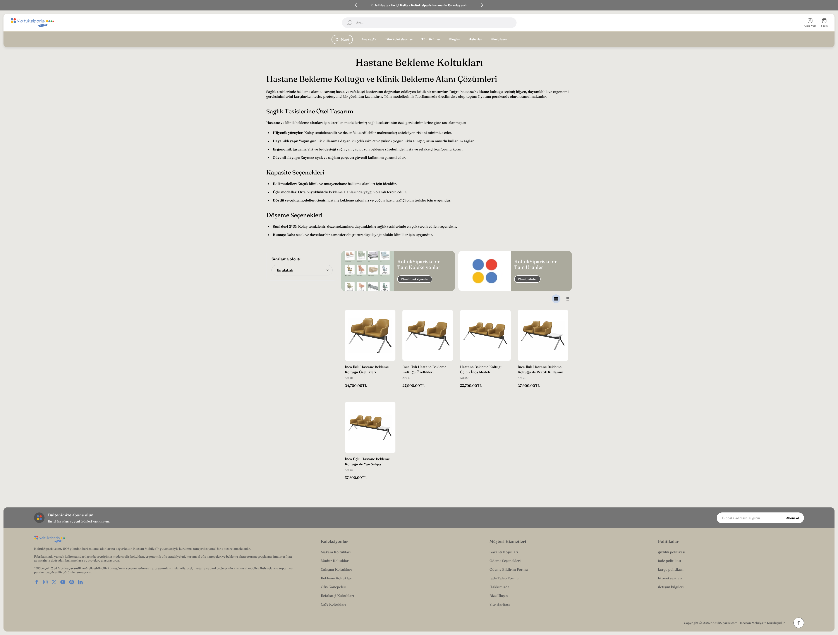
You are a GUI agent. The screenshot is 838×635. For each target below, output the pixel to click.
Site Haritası (499, 604)
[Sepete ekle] (386, 319)
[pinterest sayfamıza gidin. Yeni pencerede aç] (71, 582)
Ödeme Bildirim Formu (508, 569)
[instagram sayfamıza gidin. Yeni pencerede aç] (45, 582)
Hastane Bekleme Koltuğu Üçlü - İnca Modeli (481, 369)
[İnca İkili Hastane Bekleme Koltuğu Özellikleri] (370, 335)
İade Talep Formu (504, 578)
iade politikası (669, 560)
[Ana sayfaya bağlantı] (50, 539)
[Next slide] (481, 5)
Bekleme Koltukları (336, 578)
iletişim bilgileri (671, 587)
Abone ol (792, 518)
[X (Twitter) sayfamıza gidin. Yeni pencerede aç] (54, 582)
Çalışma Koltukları (336, 569)
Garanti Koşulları (503, 552)
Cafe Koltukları (333, 604)
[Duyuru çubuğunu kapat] (832, 5)
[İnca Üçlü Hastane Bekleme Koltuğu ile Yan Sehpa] (370, 427)
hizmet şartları (670, 578)
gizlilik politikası (671, 552)
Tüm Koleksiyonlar (415, 279)
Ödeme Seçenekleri (505, 560)
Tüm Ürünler (527, 279)
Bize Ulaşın (498, 595)
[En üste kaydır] (798, 623)
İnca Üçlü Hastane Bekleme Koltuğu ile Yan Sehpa (367, 461)
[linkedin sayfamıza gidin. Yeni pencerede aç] (80, 582)
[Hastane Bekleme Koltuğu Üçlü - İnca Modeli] (485, 335)
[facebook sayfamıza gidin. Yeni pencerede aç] (36, 582)
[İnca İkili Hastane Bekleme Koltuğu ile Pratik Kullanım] (543, 335)
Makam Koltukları (336, 552)
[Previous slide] (356, 5)
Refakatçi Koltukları (337, 595)
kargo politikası (670, 569)
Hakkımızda (499, 587)
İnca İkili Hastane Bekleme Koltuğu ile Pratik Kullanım (540, 369)
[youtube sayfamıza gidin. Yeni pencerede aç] (62, 582)
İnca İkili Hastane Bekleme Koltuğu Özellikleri (367, 369)
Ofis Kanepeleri (333, 587)
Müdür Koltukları (335, 560)
